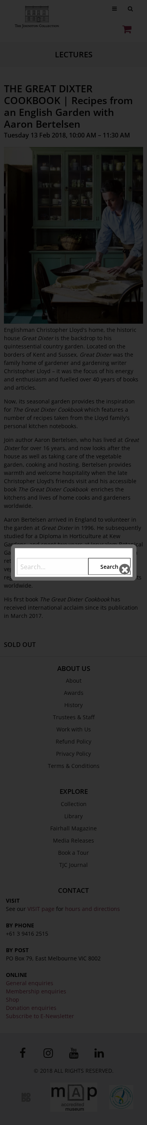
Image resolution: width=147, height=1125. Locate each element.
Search (109, 566)
